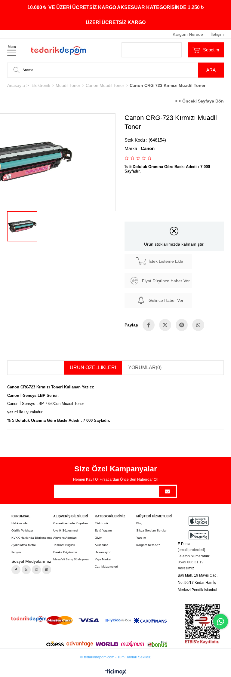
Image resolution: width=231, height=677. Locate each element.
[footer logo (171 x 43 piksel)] (28, 618)
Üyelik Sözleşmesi (65, 530)
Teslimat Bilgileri (64, 545)
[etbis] (202, 624)
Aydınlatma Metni (23, 545)
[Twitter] (26, 569)
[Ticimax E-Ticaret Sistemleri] (115, 672)
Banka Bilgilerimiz (65, 552)
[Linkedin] (46, 569)
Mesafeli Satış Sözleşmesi (71, 559)
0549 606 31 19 (191, 562)
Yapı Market (103, 559)
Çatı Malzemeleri (106, 566)
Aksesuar (101, 545)
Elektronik (101, 523)
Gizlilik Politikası (22, 530)
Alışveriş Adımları (65, 537)
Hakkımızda (19, 523)
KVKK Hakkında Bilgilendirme (31, 537)
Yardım (141, 537)
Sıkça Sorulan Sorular (151, 530)
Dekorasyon (103, 552)
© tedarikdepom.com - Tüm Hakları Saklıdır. (115, 657)
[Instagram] (36, 569)
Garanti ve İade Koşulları (70, 523)
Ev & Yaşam (103, 530)
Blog (139, 523)
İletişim (217, 34)
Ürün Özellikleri (93, 367)
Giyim (98, 537)
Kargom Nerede (188, 34)
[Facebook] (15, 569)
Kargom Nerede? (148, 545)
